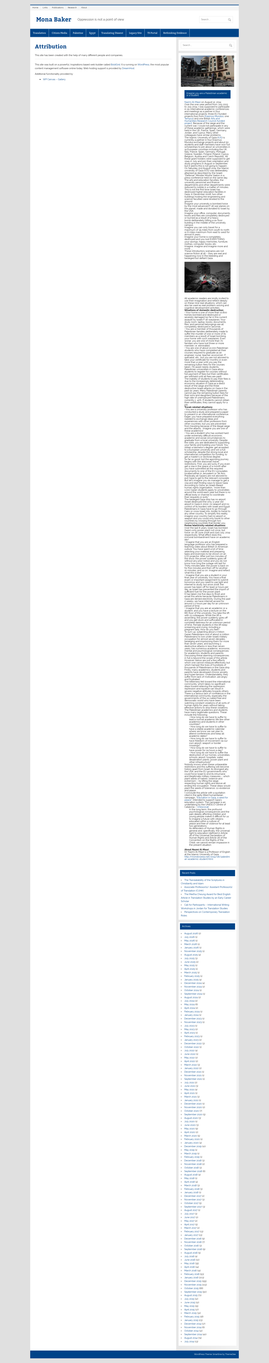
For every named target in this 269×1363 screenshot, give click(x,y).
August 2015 (190, 1295)
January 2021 (191, 1100)
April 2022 (189, 1061)
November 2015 (192, 1284)
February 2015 (191, 1316)
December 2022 (193, 1043)
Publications (58, 7)
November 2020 (193, 1107)
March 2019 (190, 1153)
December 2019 (192, 1146)
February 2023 (192, 1036)
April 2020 (189, 1132)
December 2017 (192, 1196)
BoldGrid (115, 64)
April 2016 (189, 1267)
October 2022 (191, 1047)
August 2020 (191, 1118)
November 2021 (192, 1075)
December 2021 (192, 1071)
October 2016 (191, 1245)
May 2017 (189, 1221)
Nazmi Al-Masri (192, 102)
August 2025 (191, 954)
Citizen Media (59, 32)
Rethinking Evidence (175, 32)
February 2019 (191, 1157)
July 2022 (189, 1050)
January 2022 (191, 1068)
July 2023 (189, 1025)
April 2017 (189, 1224)
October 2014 (191, 1330)
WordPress (143, 64)
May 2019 (189, 1150)
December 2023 (193, 1018)
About (84, 7)
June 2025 (189, 962)
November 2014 (192, 1327)
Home (35, 7)
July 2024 (189, 1000)
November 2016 (193, 1242)
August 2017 (190, 1210)
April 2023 (189, 1032)
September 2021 (193, 1079)
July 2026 (189, 937)
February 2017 (191, 1231)
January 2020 (191, 1142)
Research (72, 7)
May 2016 (189, 1263)
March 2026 (190, 944)
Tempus (188, 118)
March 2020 (190, 1135)
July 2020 (189, 1121)
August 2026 (191, 933)
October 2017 (191, 1203)
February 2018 (191, 1189)
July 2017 (189, 1213)
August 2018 (191, 1174)
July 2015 (189, 1298)
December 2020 (193, 1103)
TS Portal (152, 32)
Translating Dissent (112, 32)
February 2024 (192, 1011)
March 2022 (190, 1064)
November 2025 (193, 951)
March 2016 (190, 1270)
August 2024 (191, 997)
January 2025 (191, 979)
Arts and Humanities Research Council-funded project (204, 121)
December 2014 (192, 1323)
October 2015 (191, 1288)
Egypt (92, 32)
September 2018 (193, 1171)
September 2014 (193, 1334)
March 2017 (190, 1228)
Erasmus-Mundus (214, 116)
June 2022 (189, 1054)
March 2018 (190, 1185)
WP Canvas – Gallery (54, 79)
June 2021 (189, 1086)
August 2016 (191, 1252)
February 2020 (192, 1139)
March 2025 (190, 972)
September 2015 (193, 1291)
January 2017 (191, 1235)
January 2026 (191, 947)
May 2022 (189, 1057)
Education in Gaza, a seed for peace (206, 798)
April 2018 (189, 1181)
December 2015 (192, 1281)
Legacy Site (135, 32)
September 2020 (193, 1114)
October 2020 (191, 1110)
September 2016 (193, 1249)
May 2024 (189, 1004)
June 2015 (189, 1302)
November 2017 (192, 1199)
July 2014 (189, 1341)
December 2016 (192, 1238)
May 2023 (189, 1029)
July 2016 (189, 1256)
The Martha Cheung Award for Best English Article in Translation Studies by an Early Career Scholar (206, 898)
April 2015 (189, 1309)
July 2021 (189, 1082)
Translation (39, 32)
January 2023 (191, 1040)
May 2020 (189, 1128)
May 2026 (189, 940)
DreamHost (128, 68)
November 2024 (193, 986)
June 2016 (189, 1259)
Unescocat (203, 807)
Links (45, 7)
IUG (220, 137)
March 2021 (190, 1096)
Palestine (78, 32)
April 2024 (189, 1008)
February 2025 (192, 976)
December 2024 (193, 983)
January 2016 (191, 1277)
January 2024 (191, 1015)
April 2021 (189, 1093)
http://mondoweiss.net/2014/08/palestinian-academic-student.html (207, 857)
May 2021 (189, 1089)
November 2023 (193, 1022)
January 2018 (191, 1192)
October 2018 (191, 1167)
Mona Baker (53, 19)
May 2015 (189, 1306)
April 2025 (189, 969)
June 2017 (189, 1217)
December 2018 (192, 1160)
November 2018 (193, 1164)
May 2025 (189, 965)
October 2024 (191, 990)
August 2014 (190, 1338)
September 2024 (193, 993)
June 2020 (190, 1125)
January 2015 (191, 1320)
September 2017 (193, 1206)
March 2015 (190, 1313)
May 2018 (189, 1178)
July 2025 (189, 958)
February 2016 (191, 1274)
